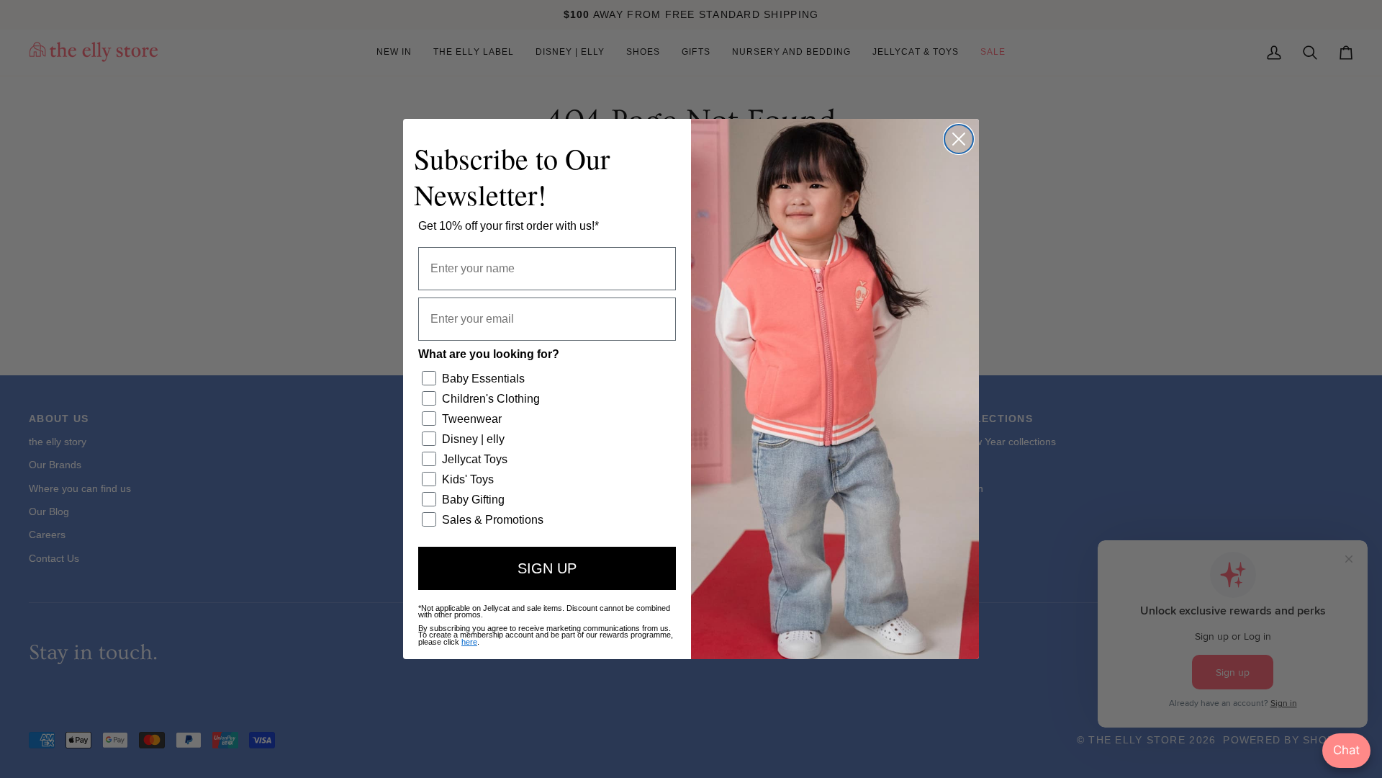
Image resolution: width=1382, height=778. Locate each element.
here (469, 642)
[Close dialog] (958, 139)
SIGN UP (547, 568)
